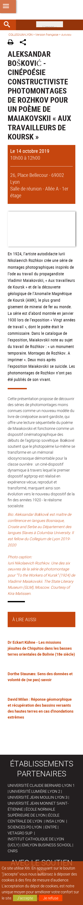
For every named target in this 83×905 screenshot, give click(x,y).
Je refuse (50, 898)
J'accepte (25, 898)
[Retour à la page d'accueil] (41, 10)
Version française (46, 35)
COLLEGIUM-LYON (21, 35)
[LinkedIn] (49, 23)
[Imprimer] (12, 42)
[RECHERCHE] (8, 25)
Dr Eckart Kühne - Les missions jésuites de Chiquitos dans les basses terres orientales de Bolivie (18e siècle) (41, 648)
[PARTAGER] (24, 42)
